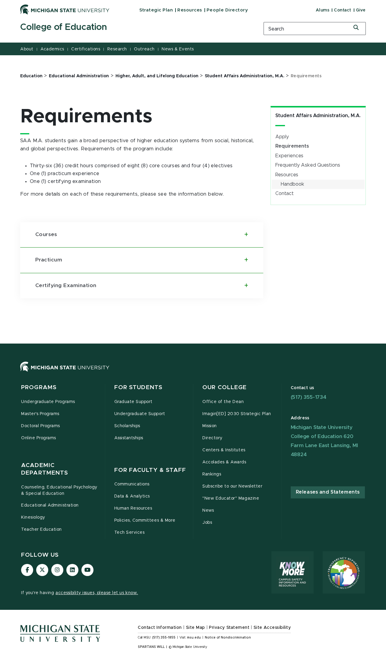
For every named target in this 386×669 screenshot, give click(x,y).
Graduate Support (133, 402)
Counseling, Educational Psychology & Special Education (59, 490)
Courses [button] (46, 234)
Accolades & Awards (224, 462)
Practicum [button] (48, 260)
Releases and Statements (328, 492)
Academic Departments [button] (44, 469)
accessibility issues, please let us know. (96, 593)
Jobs (207, 522)
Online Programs (38, 438)
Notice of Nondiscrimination (228, 637)
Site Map (195, 628)
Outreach (144, 49)
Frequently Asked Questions (307, 165)
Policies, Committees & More (145, 520)
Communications (132, 484)
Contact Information (160, 628)
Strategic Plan (156, 10)
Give (361, 10)
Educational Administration (50, 505)
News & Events (178, 49)
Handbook (292, 184)
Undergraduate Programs (48, 402)
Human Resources (133, 508)
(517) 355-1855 (164, 637)
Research (117, 49)
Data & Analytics (132, 496)
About (26, 49)
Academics (52, 49)
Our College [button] (224, 387)
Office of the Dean (223, 402)
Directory (212, 438)
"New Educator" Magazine (230, 498)
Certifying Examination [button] (65, 285)
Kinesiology (33, 517)
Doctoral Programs (40, 426)
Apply (282, 136)
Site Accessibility (272, 628)
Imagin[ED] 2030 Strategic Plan (236, 414)
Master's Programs (40, 414)
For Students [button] (138, 387)
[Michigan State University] (64, 9)
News (208, 510)
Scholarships (127, 426)
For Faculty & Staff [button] (150, 470)
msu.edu (194, 637)
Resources (189, 10)
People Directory (227, 10)
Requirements (292, 146)
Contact (342, 10)
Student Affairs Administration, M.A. (318, 115)
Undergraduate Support (139, 414)
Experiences (289, 155)
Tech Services (129, 532)
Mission (209, 426)
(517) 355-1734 (308, 397)
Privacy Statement (229, 628)
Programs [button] (39, 387)
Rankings (211, 474)
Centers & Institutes (223, 450)
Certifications (85, 49)
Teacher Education (41, 529)
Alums (323, 10)
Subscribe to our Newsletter (232, 486)
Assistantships (128, 438)
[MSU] (193, 373)
